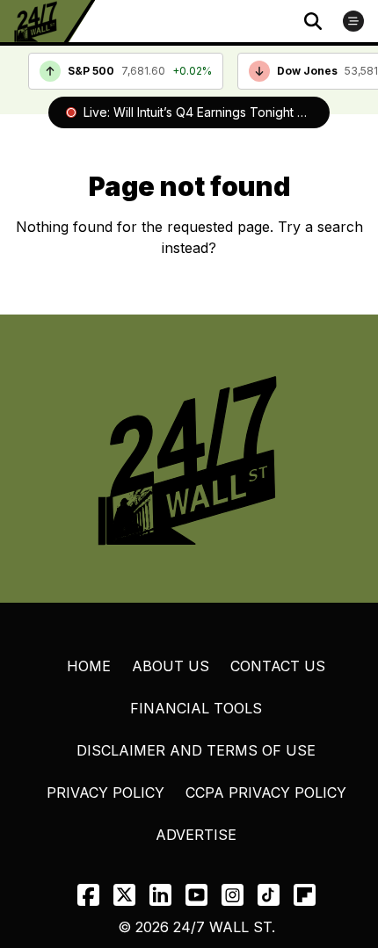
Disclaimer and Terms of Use (196, 750)
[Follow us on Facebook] (88, 895)
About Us (170, 666)
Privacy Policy (105, 792)
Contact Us (277, 666)
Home (89, 666)
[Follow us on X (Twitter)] (124, 895)
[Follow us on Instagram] (233, 895)
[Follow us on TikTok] (269, 895)
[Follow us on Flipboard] (305, 895)
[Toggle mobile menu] (353, 21)
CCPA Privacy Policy (265, 792)
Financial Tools (196, 708)
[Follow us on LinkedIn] (160, 895)
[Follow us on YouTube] (196, 895)
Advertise (196, 834)
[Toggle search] (313, 21)
